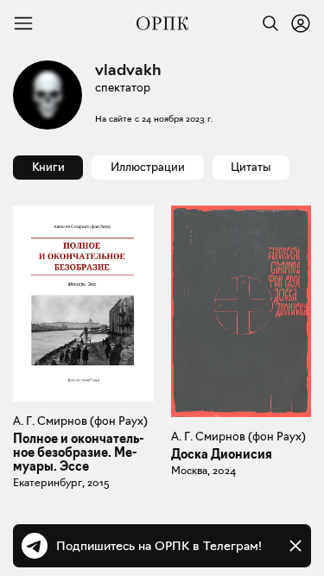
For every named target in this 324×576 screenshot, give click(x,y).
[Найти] (266, 23)
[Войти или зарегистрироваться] (300, 23)
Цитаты (250, 167)
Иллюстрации (148, 167)
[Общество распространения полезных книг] (162, 23)
